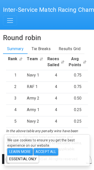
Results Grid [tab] (69, 48)
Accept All (46, 152)
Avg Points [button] (75, 61)
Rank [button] (12, 58)
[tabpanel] (47, 103)
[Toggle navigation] (10, 21)
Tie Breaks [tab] (41, 48)
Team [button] (32, 58)
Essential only (23, 159)
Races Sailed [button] (53, 61)
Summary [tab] (15, 48)
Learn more (20, 152)
